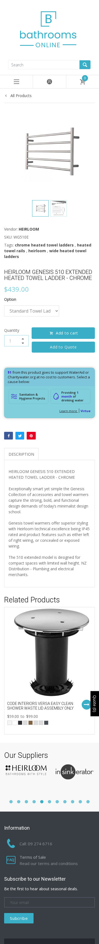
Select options (87, 705)
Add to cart (67, 333)
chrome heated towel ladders (44, 245)
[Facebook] (8, 436)
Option (10, 299)
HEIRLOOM (29, 229)
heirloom (37, 250)
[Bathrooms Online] (49, 29)
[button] (11, 801)
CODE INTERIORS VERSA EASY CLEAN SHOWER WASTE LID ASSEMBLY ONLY (40, 705)
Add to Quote (63, 347)
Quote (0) (94, 703)
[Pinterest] (31, 436)
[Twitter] (19, 436)
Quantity (11, 330)
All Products (20, 95)
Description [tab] (21, 454)
